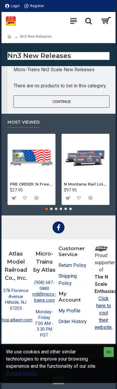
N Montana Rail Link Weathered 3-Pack (85, 184)
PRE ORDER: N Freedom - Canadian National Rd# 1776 (31, 184)
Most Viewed (24, 122)
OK (108, 352)
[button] (46, 209)
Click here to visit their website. (103, 313)
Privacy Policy (21, 373)
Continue (61, 101)
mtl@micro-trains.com (44, 297)
